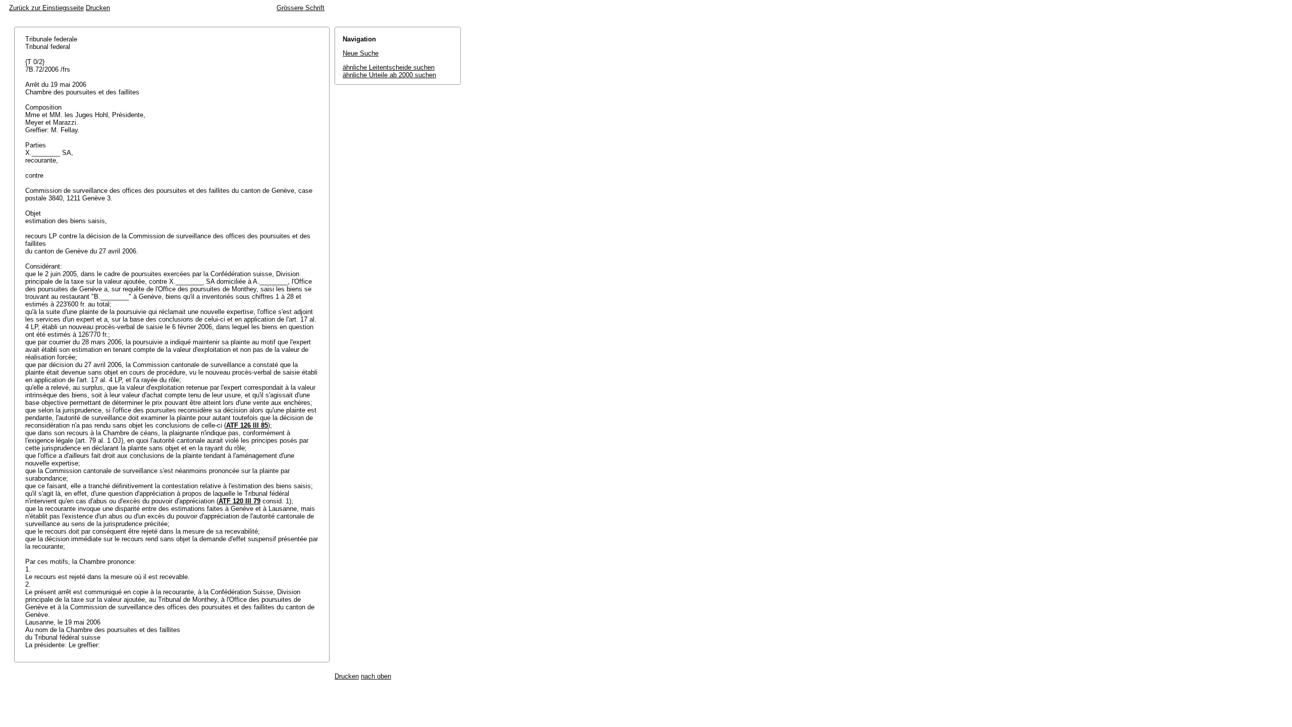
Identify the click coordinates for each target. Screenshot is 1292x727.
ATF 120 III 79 (239, 501)
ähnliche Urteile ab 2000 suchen (389, 75)
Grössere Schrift (301, 8)
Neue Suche (361, 53)
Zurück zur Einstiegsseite (46, 8)
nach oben (376, 676)
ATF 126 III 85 (247, 425)
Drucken (98, 8)
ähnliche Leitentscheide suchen (389, 67)
